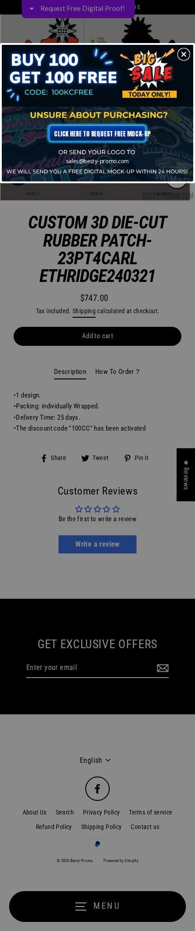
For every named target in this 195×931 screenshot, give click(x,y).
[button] (183, 53)
